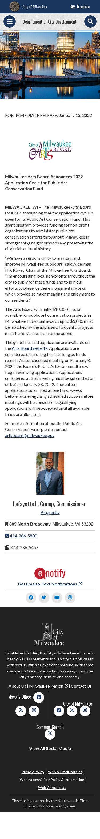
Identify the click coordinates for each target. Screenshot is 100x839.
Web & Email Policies (65, 771)
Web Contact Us (52, 787)
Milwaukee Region (46, 685)
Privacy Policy (33, 771)
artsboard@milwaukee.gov (29, 435)
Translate (83, 6)
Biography (50, 512)
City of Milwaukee (34, 6)
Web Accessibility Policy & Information (52, 779)
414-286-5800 (23, 535)
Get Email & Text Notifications (47, 583)
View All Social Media (50, 748)
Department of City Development (50, 21)
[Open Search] (90, 21)
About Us (17, 685)
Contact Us (81, 685)
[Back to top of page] (89, 826)
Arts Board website (29, 348)
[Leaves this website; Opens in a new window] (31, 597)
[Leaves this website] (50, 577)
